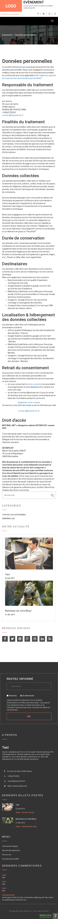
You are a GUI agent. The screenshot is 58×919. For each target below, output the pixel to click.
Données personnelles (25, 35)
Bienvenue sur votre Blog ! (18, 610)
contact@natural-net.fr (13, 115)
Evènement (33, 2)
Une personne (8, 895)
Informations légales (10, 846)
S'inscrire (4, 14)
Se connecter (14, 14)
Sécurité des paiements (11, 850)
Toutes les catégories (14, 515)
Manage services (45, 915)
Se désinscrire (28, 696)
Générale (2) (8, 518)
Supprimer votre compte (29, 402)
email (29, 707)
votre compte (34, 384)
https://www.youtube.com (17, 786)
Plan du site (6, 855)
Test (7, 574)
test (4, 875)
